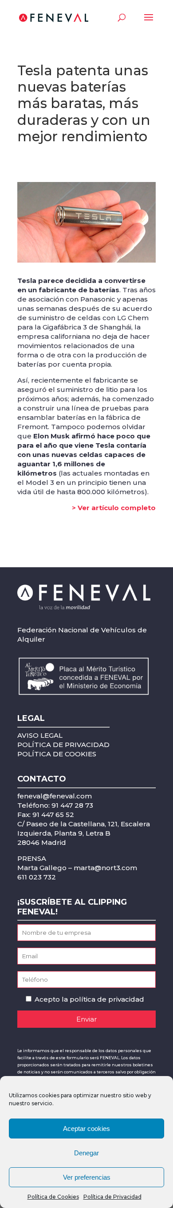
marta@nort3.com (105, 867)
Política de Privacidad (112, 1196)
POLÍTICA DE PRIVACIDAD (63, 744)
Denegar (86, 1153)
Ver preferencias (86, 1177)
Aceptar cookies (86, 1128)
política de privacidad (107, 999)
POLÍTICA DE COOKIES (56, 754)
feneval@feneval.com (54, 796)
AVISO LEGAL (40, 735)
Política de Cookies (53, 1196)
